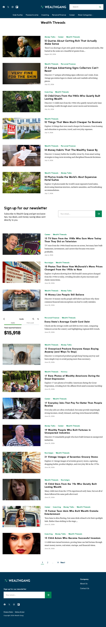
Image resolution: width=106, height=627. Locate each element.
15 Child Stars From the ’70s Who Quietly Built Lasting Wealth (71, 485)
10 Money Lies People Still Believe (64, 294)
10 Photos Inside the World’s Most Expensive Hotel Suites (71, 179)
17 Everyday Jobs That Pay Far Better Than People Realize (73, 404)
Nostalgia (49, 263)
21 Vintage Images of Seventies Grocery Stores (71, 456)
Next (62, 562)
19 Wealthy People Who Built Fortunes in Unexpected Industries (68, 431)
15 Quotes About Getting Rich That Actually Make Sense (71, 42)
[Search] (100, 7)
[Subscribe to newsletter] (98, 214)
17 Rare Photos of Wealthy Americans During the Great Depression (72, 377)
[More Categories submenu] (92, 15)
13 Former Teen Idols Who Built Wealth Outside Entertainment (71, 512)
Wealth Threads (73, 37)
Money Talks (50, 37)
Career (61, 37)
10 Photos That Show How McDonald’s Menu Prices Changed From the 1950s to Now (74, 268)
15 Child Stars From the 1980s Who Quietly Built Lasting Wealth (72, 97)
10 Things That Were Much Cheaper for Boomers (73, 122)
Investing (49, 92)
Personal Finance (68, 64)
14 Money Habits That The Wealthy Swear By (71, 150)
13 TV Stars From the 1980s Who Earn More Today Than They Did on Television (73, 240)
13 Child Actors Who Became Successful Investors (73, 538)
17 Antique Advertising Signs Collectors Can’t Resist (71, 69)
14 (58, 562)
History (64, 372)
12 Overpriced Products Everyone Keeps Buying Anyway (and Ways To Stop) (72, 350)
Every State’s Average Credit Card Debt (67, 321)
